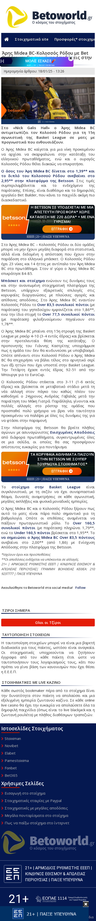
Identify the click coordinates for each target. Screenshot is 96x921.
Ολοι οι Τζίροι (48, 622)
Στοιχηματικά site (31, 39)
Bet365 (11, 775)
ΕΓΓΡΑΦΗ (59, 228)
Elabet (10, 753)
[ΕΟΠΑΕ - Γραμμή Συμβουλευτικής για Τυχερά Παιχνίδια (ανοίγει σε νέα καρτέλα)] (61, 899)
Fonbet (11, 767)
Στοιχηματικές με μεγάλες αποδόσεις (36, 807)
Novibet (11, 745)
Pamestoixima (17, 760)
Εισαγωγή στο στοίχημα (25, 793)
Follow (80, 588)
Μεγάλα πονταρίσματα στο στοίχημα (36, 815)
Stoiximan (13, 738)
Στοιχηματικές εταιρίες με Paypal (33, 800)
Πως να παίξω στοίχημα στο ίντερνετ (37, 822)
